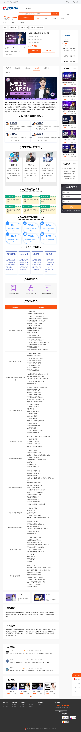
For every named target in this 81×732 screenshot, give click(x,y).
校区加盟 (14, 704)
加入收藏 (75, 2)
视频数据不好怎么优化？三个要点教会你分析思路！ (70, 171)
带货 (11, 330)
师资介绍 (22, 706)
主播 (17, 126)
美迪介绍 (5, 704)
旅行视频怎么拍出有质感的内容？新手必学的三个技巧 (70, 178)
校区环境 (31, 704)
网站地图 (14, 706)
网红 (28, 323)
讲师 (54, 18)
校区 (4, 22)
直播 (41, 102)
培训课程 (22, 704)
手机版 (67, 2)
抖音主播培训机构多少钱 (37, 27)
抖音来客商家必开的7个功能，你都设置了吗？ (70, 173)
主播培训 (15, 109)
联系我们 (22, 22)
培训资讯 (39, 704)
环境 (62, 18)
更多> (74, 68)
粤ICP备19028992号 (32, 728)
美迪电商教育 (65, 41)
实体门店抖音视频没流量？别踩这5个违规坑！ (70, 168)
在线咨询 (48, 51)
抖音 (11, 109)
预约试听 (35, 51)
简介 (46, 18)
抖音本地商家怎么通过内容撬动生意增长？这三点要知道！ (70, 176)
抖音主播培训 (24, 27)
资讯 (13, 22)
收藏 (14, 47)
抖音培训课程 (13, 27)
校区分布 (31, 706)
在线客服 (61, 711)
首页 (68, 14)
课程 (38, 18)
